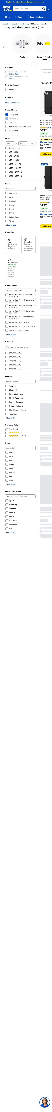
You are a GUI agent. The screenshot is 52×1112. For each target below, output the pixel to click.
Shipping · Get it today (18, 76)
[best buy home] (7, 8)
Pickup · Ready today (18, 72)
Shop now (41, 2)
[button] (8, 17)
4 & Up (23, 436)
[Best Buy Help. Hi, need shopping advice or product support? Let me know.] (44, 1102)
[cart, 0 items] (47, 8)
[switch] (7, 347)
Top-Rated (13, 429)
